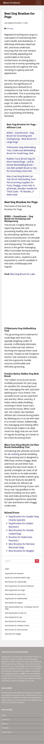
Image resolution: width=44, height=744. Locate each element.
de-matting (13, 454)
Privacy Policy (6, 732)
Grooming (10, 28)
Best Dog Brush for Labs (22, 274)
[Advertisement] (22, 302)
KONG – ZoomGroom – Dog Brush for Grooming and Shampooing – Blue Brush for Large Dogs (22, 137)
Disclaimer (5, 728)
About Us (5, 724)
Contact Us (5, 719)
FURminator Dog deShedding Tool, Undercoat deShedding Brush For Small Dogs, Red (21, 150)
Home (4, 715)
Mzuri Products (11, 2)
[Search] (37, 561)
